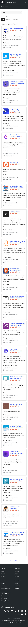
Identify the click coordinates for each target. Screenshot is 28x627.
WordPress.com (6, 593)
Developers (4, 586)
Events (16, 583)
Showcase (17, 568)
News (2, 571)
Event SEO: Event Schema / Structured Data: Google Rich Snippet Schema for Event (16, 427)
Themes (17, 571)
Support (3, 583)
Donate (17, 586)
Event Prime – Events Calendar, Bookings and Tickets (17, 82)
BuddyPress (5, 601)
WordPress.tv (5, 588)
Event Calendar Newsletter (14, 507)
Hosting (3, 573)
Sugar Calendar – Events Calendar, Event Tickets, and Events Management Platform (17, 242)
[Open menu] (25, 2)
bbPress (4, 598)
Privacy (3, 576)
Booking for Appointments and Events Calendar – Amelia (15, 350)
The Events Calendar (16, 28)
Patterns (17, 576)
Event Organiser (15, 212)
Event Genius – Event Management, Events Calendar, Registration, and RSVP (17, 187)
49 (16, 560)
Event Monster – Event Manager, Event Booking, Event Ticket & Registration (17, 452)
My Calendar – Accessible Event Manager (15, 269)
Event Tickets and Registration (15, 110)
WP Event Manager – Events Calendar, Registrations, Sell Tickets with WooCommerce (16, 55)
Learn (2, 581)
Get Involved (18, 581)
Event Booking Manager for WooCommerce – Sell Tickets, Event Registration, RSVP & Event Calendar (17, 324)
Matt (3, 596)
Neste (19, 560)
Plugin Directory (5, 6)
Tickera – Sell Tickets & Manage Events (16, 377)
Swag (17, 588)
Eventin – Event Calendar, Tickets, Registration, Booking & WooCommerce (17, 135)
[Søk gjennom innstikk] (20, 12)
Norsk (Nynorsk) (9, 607)
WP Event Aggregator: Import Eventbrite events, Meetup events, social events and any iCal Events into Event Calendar (17, 480)
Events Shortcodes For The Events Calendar (17, 533)
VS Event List (14, 162)
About (3, 568)
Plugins (16, 573)
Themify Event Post (16, 404)
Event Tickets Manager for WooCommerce (17, 297)
